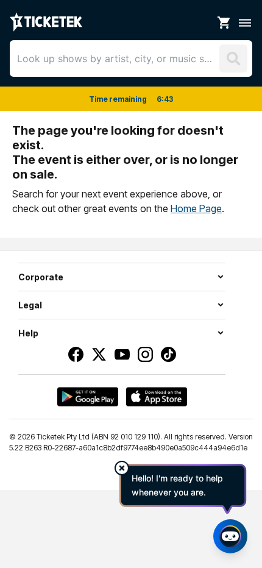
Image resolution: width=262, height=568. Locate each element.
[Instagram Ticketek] (145, 354)
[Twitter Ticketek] (99, 354)
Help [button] (28, 333)
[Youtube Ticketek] (122, 354)
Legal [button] (30, 305)
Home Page (196, 208)
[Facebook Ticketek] (75, 354)
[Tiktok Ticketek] (168, 354)
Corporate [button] (40, 277)
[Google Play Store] (87, 396)
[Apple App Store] (156, 396)
